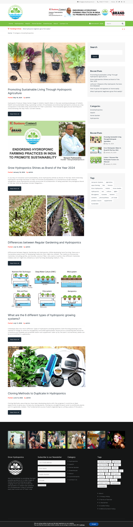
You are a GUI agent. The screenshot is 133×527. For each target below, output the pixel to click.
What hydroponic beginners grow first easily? (106, 91)
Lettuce (108, 191)
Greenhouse (47, 23)
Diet (103, 185)
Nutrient (112, 194)
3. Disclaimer (103, 503)
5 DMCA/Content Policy (107, 509)
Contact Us (64, 23)
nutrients (94, 197)
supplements (108, 200)
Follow (113, 2)
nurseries (104, 194)
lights (115, 191)
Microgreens (95, 194)
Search (93, 47)
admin (28, 97)
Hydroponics (19, 23)
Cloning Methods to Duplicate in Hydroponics (37, 393)
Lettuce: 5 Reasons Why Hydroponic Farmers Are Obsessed (111, 160)
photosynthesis (104, 197)
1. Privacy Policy (104, 496)
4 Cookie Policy (104, 506)
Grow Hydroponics (97, 188)
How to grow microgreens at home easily (104, 88)
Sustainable (94, 203)
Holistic (107, 188)
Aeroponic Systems (97, 182)
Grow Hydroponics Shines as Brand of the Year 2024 (41, 167)
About (56, 23)
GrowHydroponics (96, 110)
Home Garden (37, 23)
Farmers (110, 185)
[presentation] (122, 29)
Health (27, 23)
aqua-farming (95, 185)
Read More (14, 114)
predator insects (96, 200)
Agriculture (109, 182)
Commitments (74, 476)
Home (11, 23)
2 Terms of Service (105, 499)
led (103, 191)
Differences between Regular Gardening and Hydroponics (44, 242)
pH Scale (114, 197)
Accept (94, 524)
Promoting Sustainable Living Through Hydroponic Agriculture (41, 29)
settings (82, 525)
